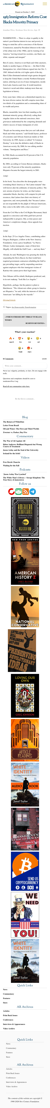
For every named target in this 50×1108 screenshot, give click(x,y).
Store (5, 1002)
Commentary (25, 436)
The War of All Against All (14, 441)
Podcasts (25, 470)
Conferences (8, 1019)
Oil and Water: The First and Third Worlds (21, 429)
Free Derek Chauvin (11, 462)
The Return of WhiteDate (13, 422)
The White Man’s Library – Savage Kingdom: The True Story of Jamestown (24, 479)
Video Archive (9, 1028)
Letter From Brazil (11, 425)
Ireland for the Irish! (11, 453)
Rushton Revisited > (35, 323)
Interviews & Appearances (14, 1024)
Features (6, 998)
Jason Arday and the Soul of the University (20, 450)
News (5, 989)
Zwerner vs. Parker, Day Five (15, 432)
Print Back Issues (10, 1015)
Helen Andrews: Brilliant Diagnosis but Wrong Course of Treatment (22, 445)
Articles (6, 1011)
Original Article (9, 300)
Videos (25, 458)
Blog (25, 417)
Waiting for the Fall (11, 465)
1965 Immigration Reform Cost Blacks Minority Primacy (25, 20)
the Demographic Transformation (24, 307)
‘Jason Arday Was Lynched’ (14, 474)
